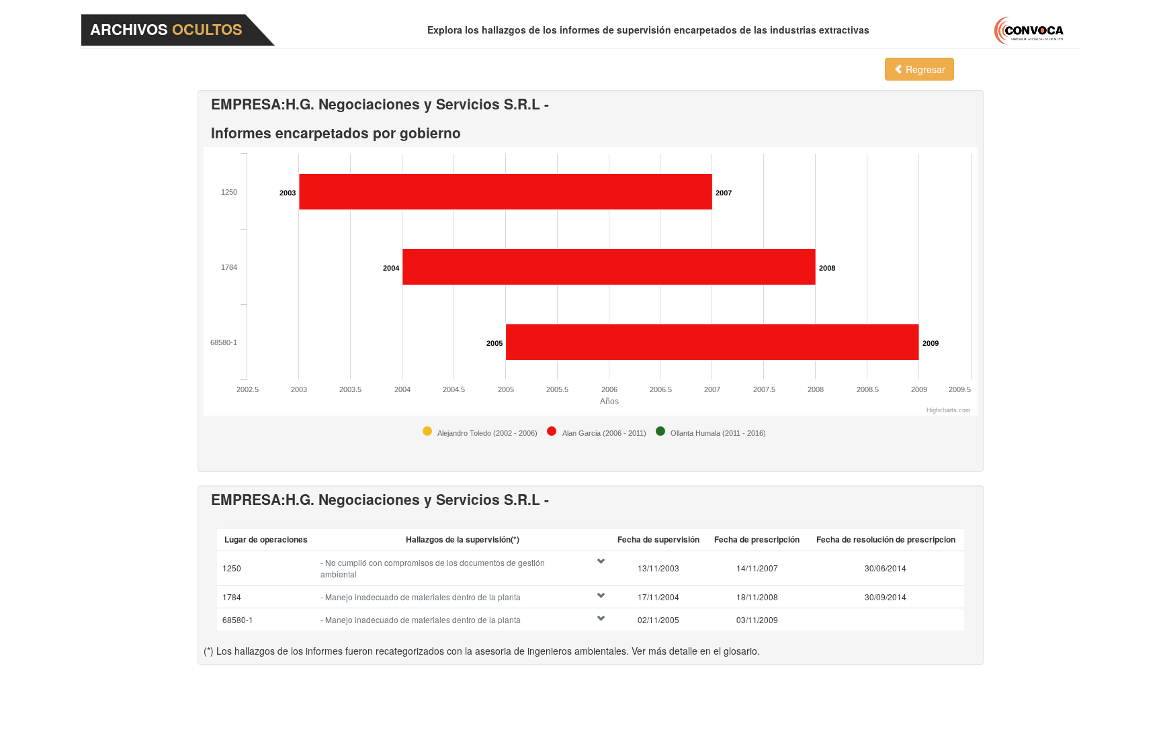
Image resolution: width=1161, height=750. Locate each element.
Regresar (924, 69)
